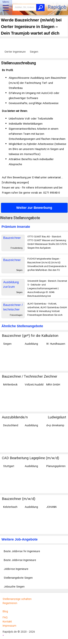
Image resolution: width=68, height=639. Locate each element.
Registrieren (10, 603)
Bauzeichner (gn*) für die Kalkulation (30, 336)
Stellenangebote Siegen (18, 578)
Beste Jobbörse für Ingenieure (22, 551)
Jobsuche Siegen (14, 587)
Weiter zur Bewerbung (34, 208)
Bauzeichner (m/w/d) (18, 499)
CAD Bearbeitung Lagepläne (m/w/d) (30, 458)
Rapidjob (57, 7)
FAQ (5, 618)
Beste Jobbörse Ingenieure (20, 560)
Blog (5, 611)
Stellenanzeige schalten (17, 599)
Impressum (9, 626)
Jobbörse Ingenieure (16, 569)
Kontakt (7, 622)
